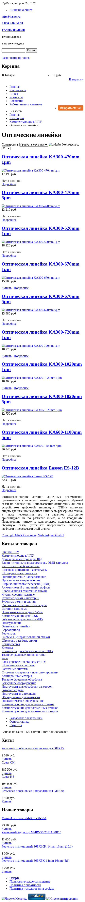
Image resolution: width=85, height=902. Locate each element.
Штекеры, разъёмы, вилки (19, 640)
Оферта (14, 878)
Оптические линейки (16, 626)
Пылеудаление (11, 622)
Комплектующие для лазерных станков (28, 704)
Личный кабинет (20, 10)
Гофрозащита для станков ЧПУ (22, 619)
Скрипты (15, 725)
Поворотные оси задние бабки (22, 612)
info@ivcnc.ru (11, 16)
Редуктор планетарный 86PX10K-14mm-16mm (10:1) (37, 846)
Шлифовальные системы (18, 665)
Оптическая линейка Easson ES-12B (40, 467)
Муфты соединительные (18, 594)
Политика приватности (25, 885)
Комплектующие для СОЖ (20, 615)
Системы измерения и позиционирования (30, 672)
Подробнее (9, 184)
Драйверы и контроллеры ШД (22, 559)
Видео (13, 93)
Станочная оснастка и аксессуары (24, 605)
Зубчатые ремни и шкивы (19, 601)
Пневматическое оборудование (22, 700)
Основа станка (19, 721)
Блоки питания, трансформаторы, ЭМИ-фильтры (35, 562)
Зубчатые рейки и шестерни (20, 598)
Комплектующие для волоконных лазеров (30, 711)
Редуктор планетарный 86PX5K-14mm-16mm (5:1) (35, 860)
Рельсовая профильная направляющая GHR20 (33, 790)
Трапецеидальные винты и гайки (24, 654)
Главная (14, 86)
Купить (6, 288)
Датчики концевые (14, 608)
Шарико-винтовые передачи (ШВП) (26, 584)
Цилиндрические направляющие (24, 576)
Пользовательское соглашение (29, 881)
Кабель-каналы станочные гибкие (24, 591)
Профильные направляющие (21, 580)
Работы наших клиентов (25, 104)
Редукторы (9, 633)
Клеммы (7, 647)
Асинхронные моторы (17, 676)
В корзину (76, 79)
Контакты (16, 97)
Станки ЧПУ (10, 552)
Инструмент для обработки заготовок (27, 686)
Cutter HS (8, 776)
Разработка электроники (25, 718)
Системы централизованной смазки (26, 637)
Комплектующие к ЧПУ (18, 555)
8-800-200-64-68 (12, 23)
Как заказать (17, 90)
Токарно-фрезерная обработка (22, 679)
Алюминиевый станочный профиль (26, 587)
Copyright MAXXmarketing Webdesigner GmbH (33, 535)
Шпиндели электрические (19, 573)
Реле (5, 658)
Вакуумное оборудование (19, 683)
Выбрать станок (70, 108)
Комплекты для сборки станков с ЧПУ (27, 651)
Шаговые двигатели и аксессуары (24, 569)
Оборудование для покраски (21, 697)
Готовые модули (13, 690)
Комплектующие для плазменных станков (30, 707)
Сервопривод (11, 630)
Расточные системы (15, 669)
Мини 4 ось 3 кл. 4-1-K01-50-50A (24, 818)
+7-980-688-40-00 (13, 30)
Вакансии (16, 100)
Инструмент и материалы (19, 693)
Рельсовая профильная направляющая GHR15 (33, 748)
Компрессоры (11, 644)
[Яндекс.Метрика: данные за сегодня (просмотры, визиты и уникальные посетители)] (14, 898)
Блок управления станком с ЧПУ (24, 661)
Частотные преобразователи (21, 566)
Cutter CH (8, 762)
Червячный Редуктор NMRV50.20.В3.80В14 (31, 832)
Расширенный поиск (16, 57)
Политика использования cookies (31, 888)
